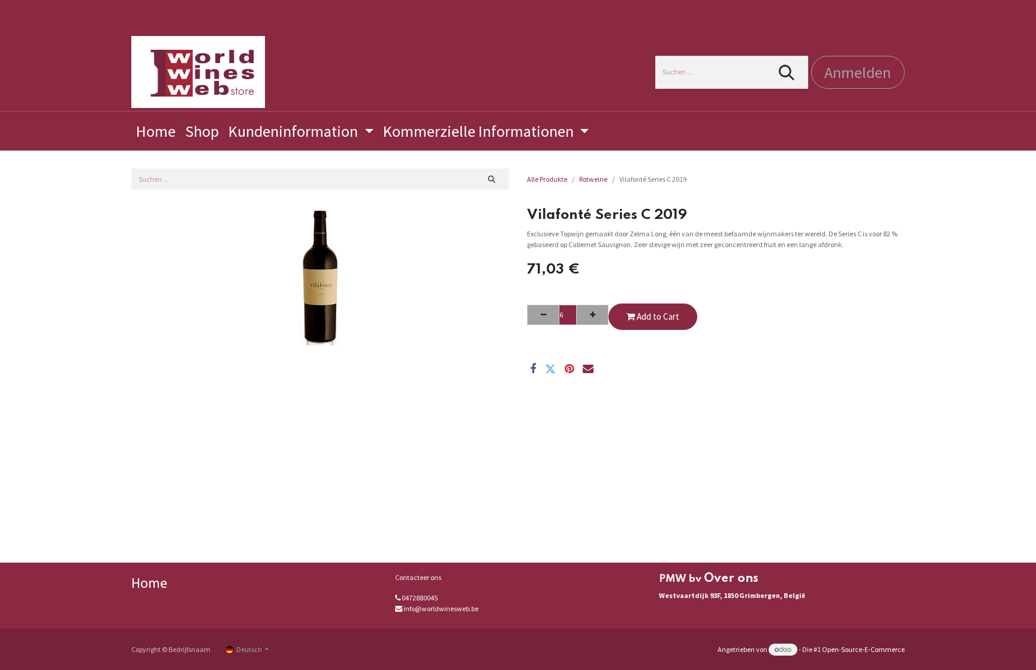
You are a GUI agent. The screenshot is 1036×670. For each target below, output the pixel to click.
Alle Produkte (547, 179)
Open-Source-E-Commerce (863, 649)
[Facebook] (533, 368)
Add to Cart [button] (657, 316)
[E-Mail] (588, 368)
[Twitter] (550, 368)
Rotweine (593, 179)
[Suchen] (787, 72)
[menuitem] (155, 131)
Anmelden (857, 72)
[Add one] (592, 315)
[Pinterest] (569, 368)
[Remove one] (543, 315)
